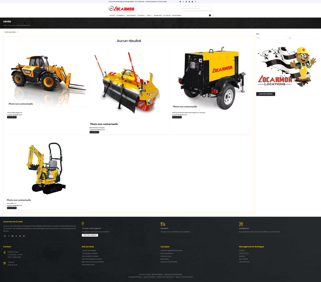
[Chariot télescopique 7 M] (46, 78)
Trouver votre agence (91, 228)
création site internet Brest (165, 277)
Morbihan (242, 256)
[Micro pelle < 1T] (46, 169)
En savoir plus (12, 117)
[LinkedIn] (189, 1)
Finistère (242, 250)
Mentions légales (157, 274)
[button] (124, 15)
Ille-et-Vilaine (243, 259)
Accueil (5, 25)
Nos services (12, 25)
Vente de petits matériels (90, 256)
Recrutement (164, 259)
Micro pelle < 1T (11, 203)
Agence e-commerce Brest (184, 277)
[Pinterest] (186, 1)
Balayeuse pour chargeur (97, 128)
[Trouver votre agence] (83, 224)
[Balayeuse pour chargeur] (129, 85)
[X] (183, 1)
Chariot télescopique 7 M (14, 112)
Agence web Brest (149, 277)
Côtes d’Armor (244, 253)
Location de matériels (89, 250)
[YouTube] (192, 1)
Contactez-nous (165, 256)
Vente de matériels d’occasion (92, 259)
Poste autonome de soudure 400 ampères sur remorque (188, 112)
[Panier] (210, 15)
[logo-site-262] (121, 8)
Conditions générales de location (171, 250)
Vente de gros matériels (90, 253)
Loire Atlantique (244, 262)
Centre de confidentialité (168, 262)
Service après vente (88, 265)
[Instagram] (195, 1)
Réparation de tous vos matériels (93, 262)
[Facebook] (180, 1)
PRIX (257, 34)
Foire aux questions (166, 253)
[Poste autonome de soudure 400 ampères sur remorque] (211, 78)
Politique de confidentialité (173, 274)
